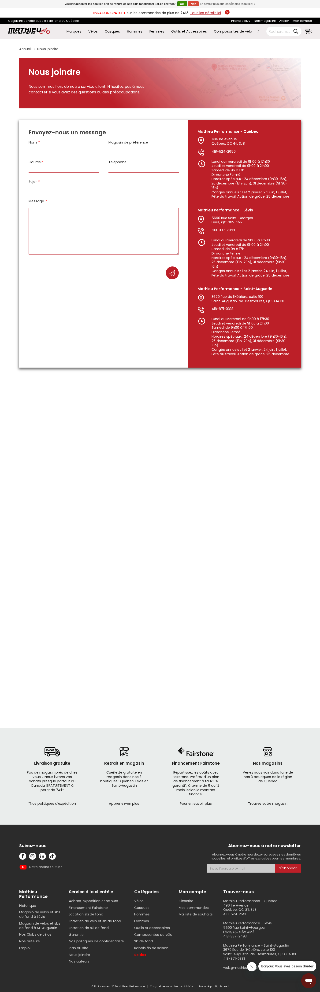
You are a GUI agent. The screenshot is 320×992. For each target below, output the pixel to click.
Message (38, 201)
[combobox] (280, 31)
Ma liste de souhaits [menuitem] (196, 914)
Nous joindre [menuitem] (79, 954)
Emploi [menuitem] (24, 948)
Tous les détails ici (205, 13)
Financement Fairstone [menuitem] (88, 907)
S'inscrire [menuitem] (186, 901)
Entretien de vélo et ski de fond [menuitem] (95, 921)
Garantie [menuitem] (76, 934)
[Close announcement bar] (227, 12)
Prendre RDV (240, 21)
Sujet (34, 182)
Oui (182, 4)
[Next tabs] (258, 31)
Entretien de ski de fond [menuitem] (89, 928)
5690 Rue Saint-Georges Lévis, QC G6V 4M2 (232, 220)
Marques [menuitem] (74, 31)
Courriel (36, 162)
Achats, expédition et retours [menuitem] (93, 901)
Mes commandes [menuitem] (194, 907)
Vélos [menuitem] (93, 31)
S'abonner (288, 868)
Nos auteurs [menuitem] (29, 941)
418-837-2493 (223, 230)
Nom (34, 142)
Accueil (25, 49)
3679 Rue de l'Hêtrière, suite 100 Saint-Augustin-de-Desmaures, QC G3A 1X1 (248, 298)
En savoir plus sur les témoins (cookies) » (228, 4)
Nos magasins (265, 21)
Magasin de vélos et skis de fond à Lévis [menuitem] (39, 914)
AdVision (188, 986)
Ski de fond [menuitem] (143, 941)
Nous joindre (47, 49)
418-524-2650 (224, 151)
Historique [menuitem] (27, 905)
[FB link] (22, 856)
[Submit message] (172, 272)
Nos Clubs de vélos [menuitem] (35, 934)
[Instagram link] (32, 856)
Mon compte (302, 21)
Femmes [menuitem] (156, 31)
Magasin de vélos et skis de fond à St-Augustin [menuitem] (39, 925)
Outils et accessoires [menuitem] (152, 928)
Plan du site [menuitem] (78, 948)
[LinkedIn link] (42, 856)
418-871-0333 (223, 308)
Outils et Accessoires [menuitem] (189, 31)
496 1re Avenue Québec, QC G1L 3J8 (228, 141)
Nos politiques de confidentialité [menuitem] (96, 941)
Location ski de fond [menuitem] (86, 914)
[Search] (295, 31)
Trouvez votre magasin (267, 803)
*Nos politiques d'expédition (52, 803)
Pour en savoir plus (196, 803)
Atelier (284, 21)
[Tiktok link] (52, 856)
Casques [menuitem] (112, 31)
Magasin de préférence (128, 142)
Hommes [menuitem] (134, 31)
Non (193, 4)
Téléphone (117, 162)
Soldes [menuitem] (140, 954)
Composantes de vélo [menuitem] (233, 31)
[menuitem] (240, 21)
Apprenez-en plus (124, 803)
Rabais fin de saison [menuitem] (151, 948)
